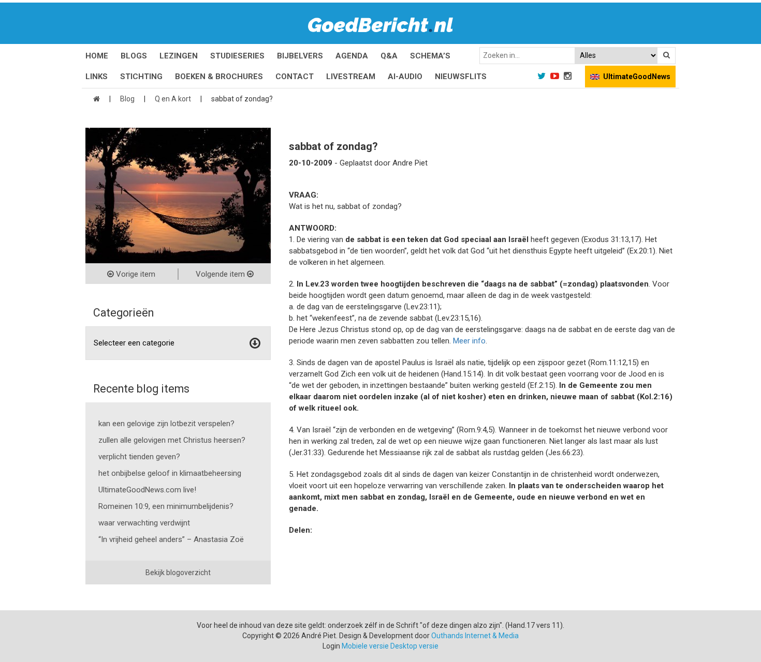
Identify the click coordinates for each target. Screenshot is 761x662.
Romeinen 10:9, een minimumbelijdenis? (165, 506)
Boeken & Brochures (219, 76)
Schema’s (430, 56)
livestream (350, 76)
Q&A (389, 56)
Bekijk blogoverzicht (178, 572)
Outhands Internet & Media (475, 635)
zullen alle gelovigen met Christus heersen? (171, 440)
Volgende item (221, 274)
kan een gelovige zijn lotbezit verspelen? (166, 423)
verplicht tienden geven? (139, 456)
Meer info (469, 340)
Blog (127, 99)
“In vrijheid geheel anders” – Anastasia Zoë (171, 539)
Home (96, 56)
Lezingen (178, 56)
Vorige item (134, 274)
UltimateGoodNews (636, 76)
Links (96, 76)
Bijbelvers (300, 56)
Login (331, 646)
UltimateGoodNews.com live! (147, 489)
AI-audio (405, 76)
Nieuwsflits (461, 76)
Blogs (134, 56)
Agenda (351, 56)
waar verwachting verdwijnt (144, 523)
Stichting (141, 76)
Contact (294, 76)
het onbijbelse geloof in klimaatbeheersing (169, 473)
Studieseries (237, 56)
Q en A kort (173, 99)
